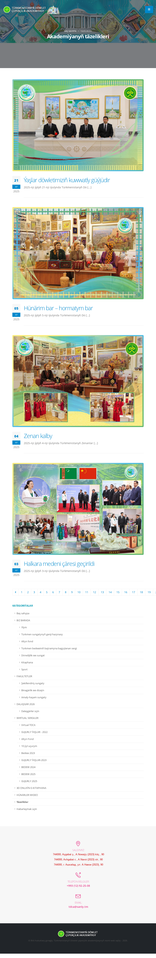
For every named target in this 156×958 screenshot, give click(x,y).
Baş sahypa (70, 31)
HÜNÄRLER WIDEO (27, 795)
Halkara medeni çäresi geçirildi (59, 564)
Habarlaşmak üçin (27, 809)
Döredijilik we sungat (33, 655)
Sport (24, 669)
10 (78, 592)
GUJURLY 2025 (29, 781)
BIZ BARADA (23, 620)
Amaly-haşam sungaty (33, 697)
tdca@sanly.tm (78, 907)
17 (133, 592)
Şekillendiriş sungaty (32, 683)
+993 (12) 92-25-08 (78, 885)
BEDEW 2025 (28, 774)
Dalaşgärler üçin (30, 711)
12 (94, 592)
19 (149, 592)
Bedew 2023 (28, 753)
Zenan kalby (38, 436)
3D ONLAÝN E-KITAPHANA (31, 788)
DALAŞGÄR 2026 (26, 704)
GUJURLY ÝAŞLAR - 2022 (34, 732)
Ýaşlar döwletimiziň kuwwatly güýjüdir (67, 180)
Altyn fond (27, 641)
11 (86, 592)
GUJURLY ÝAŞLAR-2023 (33, 760)
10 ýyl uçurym (29, 746)
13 (102, 592)
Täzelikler (22, 802)
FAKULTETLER (24, 676)
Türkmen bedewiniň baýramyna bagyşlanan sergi (49, 648)
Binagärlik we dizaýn (32, 690)
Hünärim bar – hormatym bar (58, 308)
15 (117, 592)
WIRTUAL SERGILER (27, 718)
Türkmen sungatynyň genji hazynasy (42, 634)
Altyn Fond (27, 739)
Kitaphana (27, 662)
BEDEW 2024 (28, 767)
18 (141, 592)
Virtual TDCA (28, 725)
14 (110, 592)
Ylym (24, 627)
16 (125, 592)
